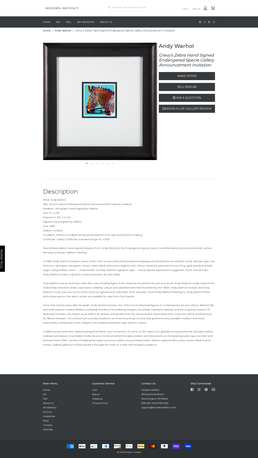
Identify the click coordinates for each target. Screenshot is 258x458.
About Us (106, 22)
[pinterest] (209, 22)
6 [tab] (113, 163)
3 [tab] (97, 163)
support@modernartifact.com (158, 407)
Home (46, 22)
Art (58, 22)
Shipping (97, 398)
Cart (94, 389)
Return (96, 394)
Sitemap (48, 429)
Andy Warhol (63, 30)
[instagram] (205, 22)
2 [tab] (92, 163)
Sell (68, 22)
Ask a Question (188, 97)
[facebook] (200, 22)
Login (185, 8)
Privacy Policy (100, 403)
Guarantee (49, 416)
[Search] (109, 7)
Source (47, 411)
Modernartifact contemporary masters (69, 8)
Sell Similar (187, 87)
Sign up (196, 8)
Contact (47, 425)
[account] (205, 8)
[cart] (213, 8)
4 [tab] (102, 163)
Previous (40, 101)
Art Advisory (85, 22)
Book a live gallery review (188, 108)
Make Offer (187, 76)
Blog (45, 420)
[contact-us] (214, 22)
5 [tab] (108, 163)
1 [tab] (87, 163)
